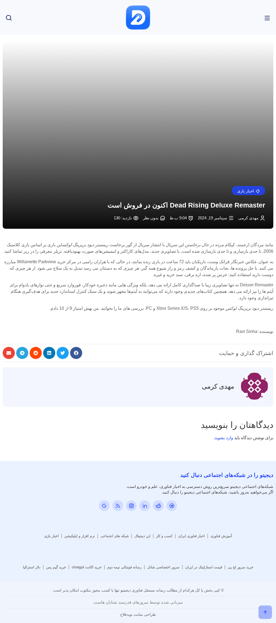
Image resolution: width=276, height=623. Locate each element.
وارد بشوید (224, 437)
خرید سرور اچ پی (240, 567)
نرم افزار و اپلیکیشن (79, 536)
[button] (248, 190)
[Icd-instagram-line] (131, 505)
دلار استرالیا (31, 567)
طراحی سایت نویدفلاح (138, 614)
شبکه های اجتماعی (115, 536)
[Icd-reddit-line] (158, 505)
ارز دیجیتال (142, 536)
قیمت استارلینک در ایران (203, 567)
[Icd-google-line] (104, 505)
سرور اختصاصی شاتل (163, 567)
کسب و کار (164, 536)
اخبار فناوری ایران (191, 536)
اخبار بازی (51, 536)
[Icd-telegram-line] (171, 505)
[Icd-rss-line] (117, 505)
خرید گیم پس (56, 567)
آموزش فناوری (221, 536)
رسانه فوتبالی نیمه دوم (124, 567)
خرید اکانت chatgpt (87, 567)
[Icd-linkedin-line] (144, 505)
